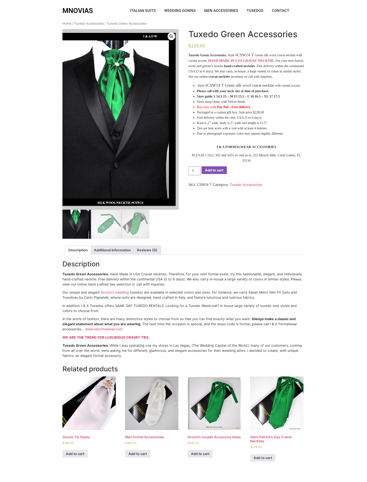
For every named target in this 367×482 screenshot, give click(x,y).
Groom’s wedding (115, 292)
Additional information (112, 250)
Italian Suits (143, 10)
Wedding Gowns (180, 10)
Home (66, 23)
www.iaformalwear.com (104, 329)
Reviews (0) (147, 250)
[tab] (78, 250)
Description (78, 250)
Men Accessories (221, 10)
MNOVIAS (77, 11)
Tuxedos (255, 10)
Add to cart (214, 170)
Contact (280, 10)
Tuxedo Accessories (89, 23)
